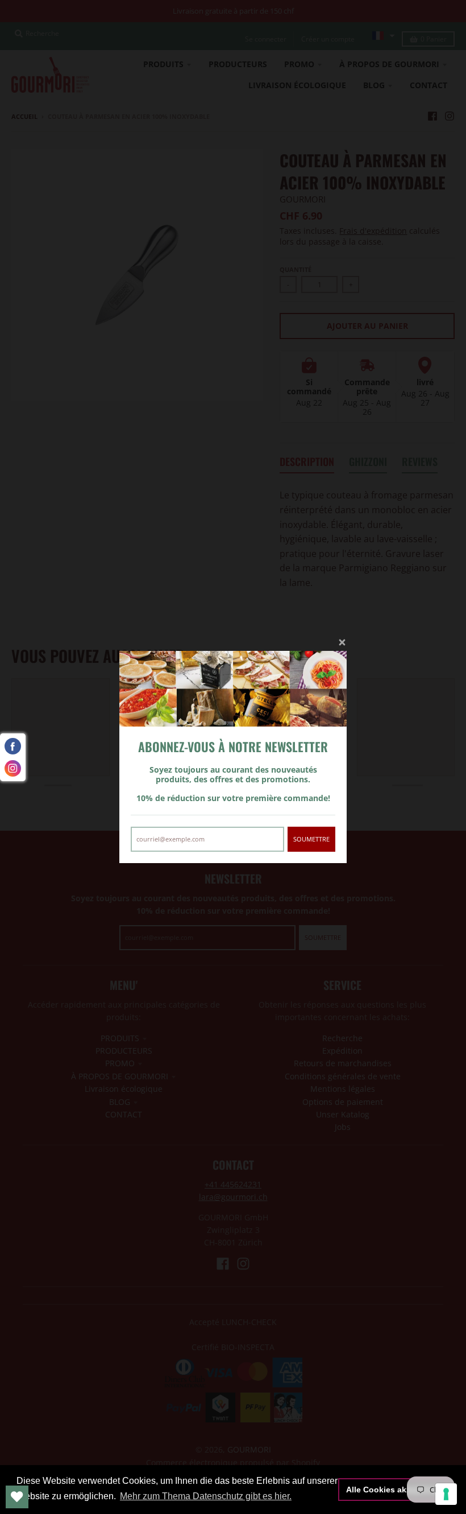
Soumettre (311, 839)
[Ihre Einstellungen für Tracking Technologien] (446, 1494)
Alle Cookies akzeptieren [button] (394, 1489)
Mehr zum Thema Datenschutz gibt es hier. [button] (206, 1496)
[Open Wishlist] (17, 1497)
